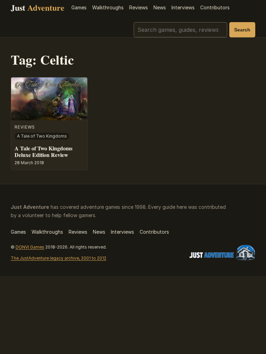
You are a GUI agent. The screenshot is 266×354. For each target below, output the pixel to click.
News (159, 7)
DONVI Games (30, 247)
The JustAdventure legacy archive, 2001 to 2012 (58, 258)
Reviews (138, 7)
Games (79, 7)
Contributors (215, 7)
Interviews (183, 7)
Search (242, 29)
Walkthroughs (108, 7)
